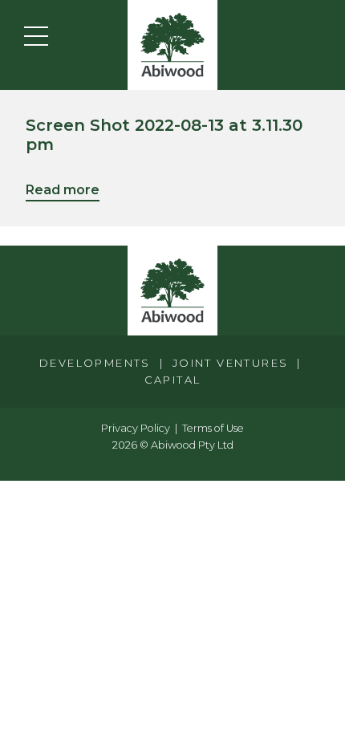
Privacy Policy (135, 428)
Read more (62, 189)
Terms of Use (213, 428)
